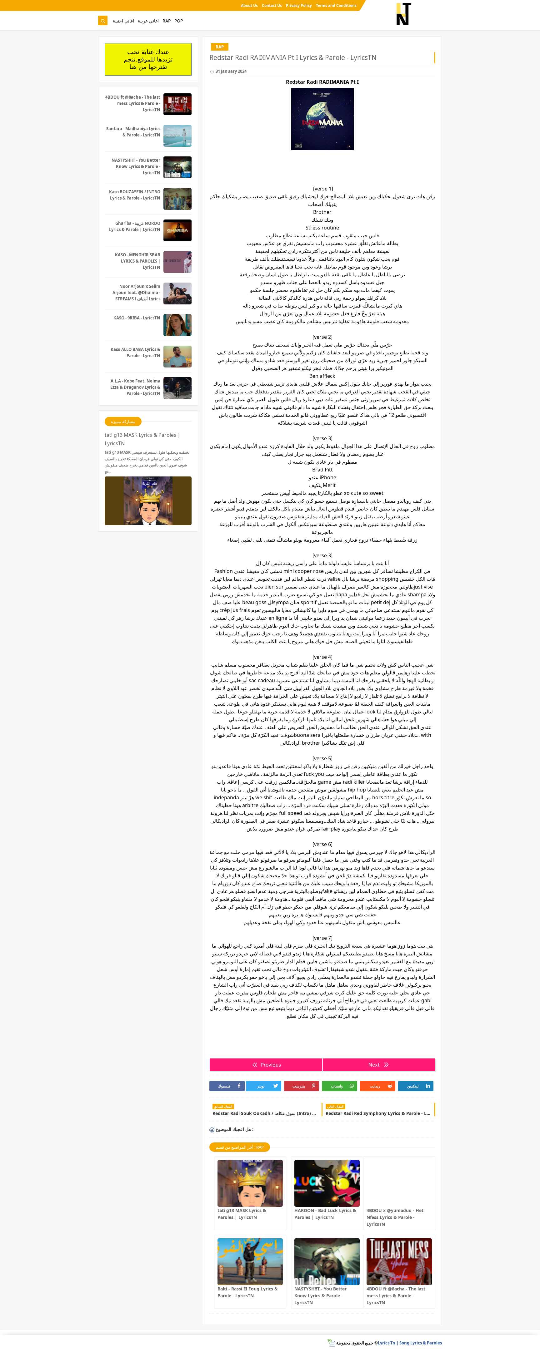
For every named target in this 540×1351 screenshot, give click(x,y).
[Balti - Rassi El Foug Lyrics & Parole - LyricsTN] (250, 1261)
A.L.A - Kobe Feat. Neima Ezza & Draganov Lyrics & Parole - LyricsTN (135, 387)
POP (178, 21)
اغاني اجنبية (123, 21)
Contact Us (272, 5)
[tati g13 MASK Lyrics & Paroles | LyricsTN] (250, 1183)
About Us (249, 5)
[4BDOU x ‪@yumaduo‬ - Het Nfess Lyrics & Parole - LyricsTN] (399, 1183)
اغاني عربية (148, 21)
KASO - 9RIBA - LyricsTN (136, 318)
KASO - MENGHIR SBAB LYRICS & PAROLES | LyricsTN (137, 261)
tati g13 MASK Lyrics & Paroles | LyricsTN (142, 439)
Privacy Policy (299, 5)
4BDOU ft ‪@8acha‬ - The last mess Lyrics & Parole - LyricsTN (396, 1295)
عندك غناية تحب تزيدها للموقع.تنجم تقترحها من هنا (148, 59)
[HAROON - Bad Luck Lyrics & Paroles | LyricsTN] (327, 1183)
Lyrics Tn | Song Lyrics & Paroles (410, 1343)
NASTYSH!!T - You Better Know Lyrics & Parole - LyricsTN (320, 1295)
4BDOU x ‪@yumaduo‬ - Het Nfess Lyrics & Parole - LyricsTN (395, 1217)
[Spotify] (102, 5)
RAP (166, 21)
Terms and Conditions (336, 5)
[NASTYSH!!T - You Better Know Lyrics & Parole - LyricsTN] (327, 1261)
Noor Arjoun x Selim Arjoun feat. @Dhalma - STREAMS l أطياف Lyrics (136, 293)
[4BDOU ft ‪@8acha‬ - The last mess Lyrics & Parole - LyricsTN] (399, 1261)
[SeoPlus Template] (331, 1343)
